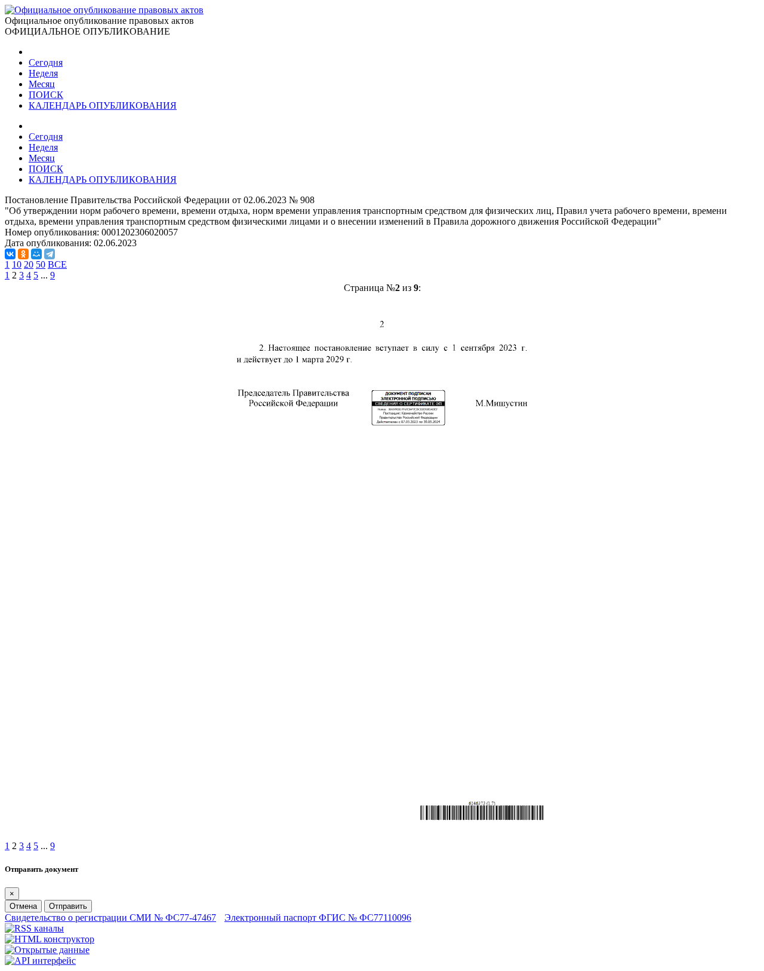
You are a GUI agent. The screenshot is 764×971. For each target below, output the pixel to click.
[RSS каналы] (34, 928)
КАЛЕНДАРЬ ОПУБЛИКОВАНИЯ (103, 105)
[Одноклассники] (23, 254)
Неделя (43, 73)
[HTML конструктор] (49, 939)
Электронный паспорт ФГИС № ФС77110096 (317, 917)
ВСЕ (57, 264)
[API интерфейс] (40, 960)
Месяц (42, 84)
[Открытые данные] (47, 950)
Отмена (23, 906)
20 (28, 264)
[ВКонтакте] (10, 254)
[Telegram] (49, 254)
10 (16, 264)
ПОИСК (46, 95)
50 (40, 264)
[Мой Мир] (36, 254)
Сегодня (46, 62)
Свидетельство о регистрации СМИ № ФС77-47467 (110, 917)
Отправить (68, 906)
